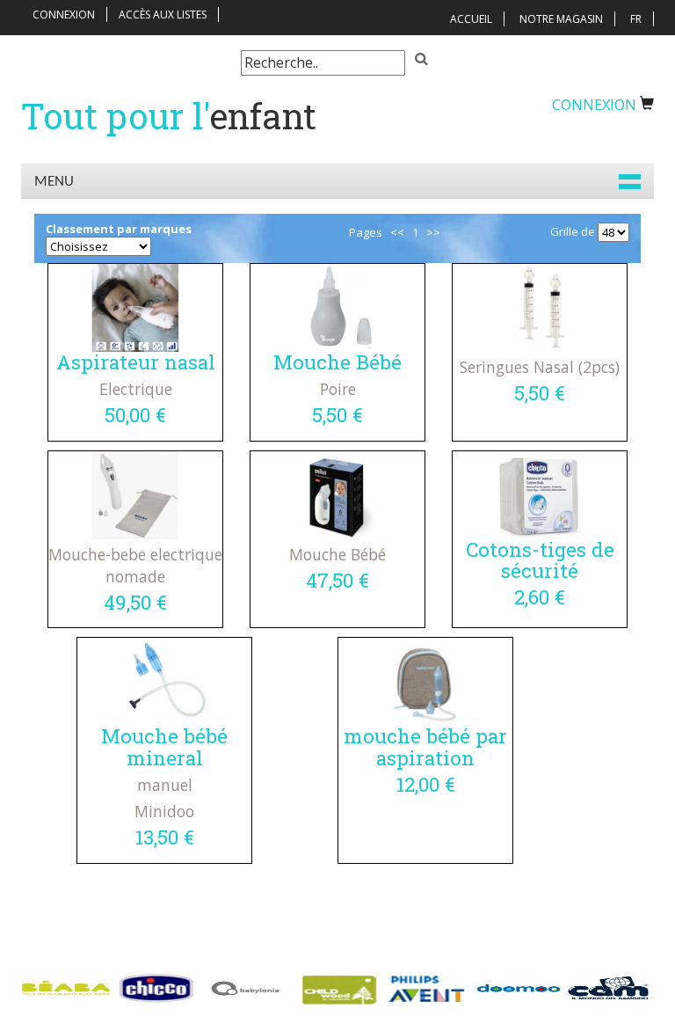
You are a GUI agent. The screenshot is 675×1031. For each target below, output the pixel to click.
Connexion (64, 14)
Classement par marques (119, 229)
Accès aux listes (163, 14)
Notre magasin (561, 18)
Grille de (572, 231)
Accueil (471, 18)
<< (397, 232)
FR (636, 18)
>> (433, 232)
